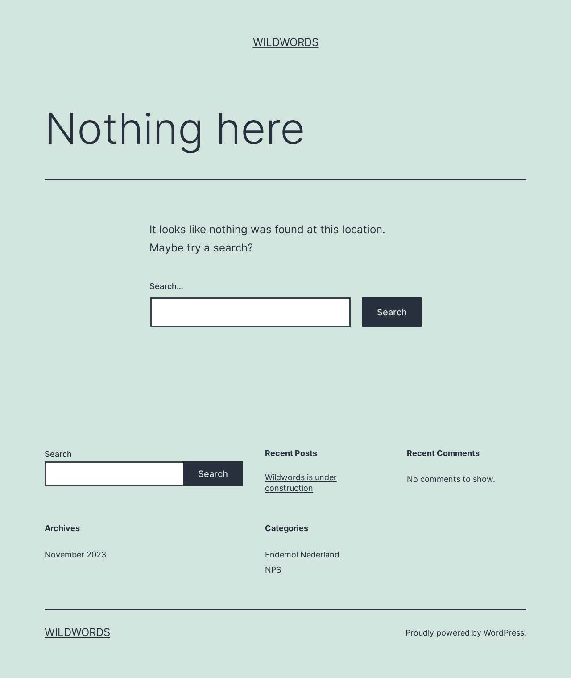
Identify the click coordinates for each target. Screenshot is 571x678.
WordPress (504, 632)
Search (58, 454)
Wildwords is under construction (301, 482)
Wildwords (286, 42)
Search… (166, 286)
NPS (273, 569)
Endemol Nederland (302, 554)
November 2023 (75, 554)
